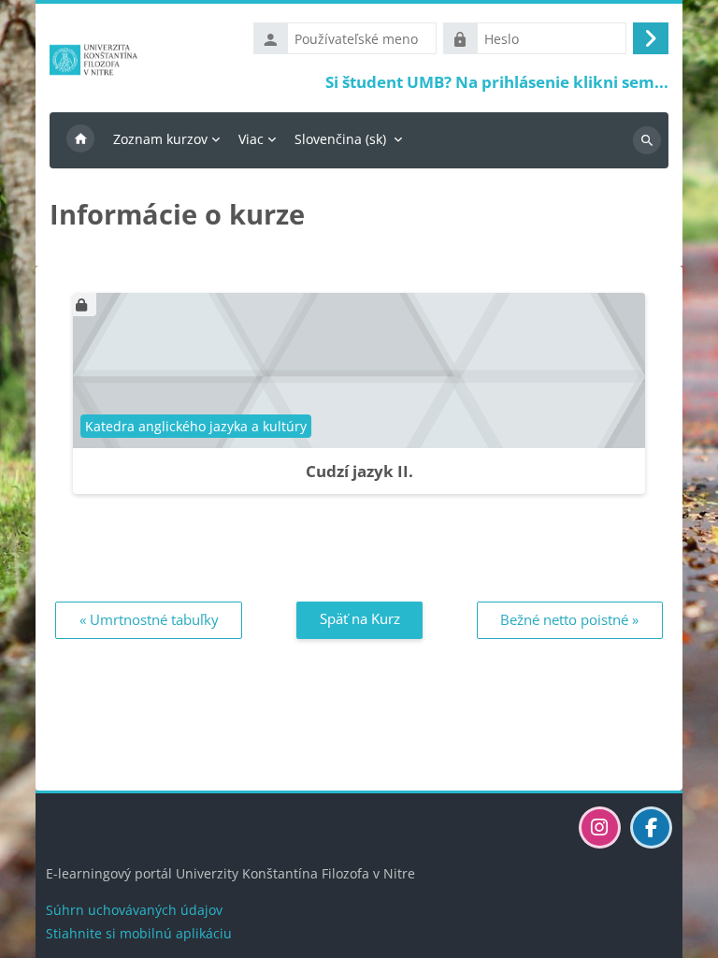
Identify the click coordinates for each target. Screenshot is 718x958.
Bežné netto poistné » (569, 619)
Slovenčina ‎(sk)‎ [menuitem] (340, 139)
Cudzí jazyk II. (359, 471)
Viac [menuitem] (251, 139)
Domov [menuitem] (80, 140)
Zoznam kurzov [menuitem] (160, 139)
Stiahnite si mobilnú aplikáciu (139, 933)
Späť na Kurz (360, 618)
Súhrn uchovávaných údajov (134, 910)
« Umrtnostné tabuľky (149, 619)
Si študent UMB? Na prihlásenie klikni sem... (496, 82)
